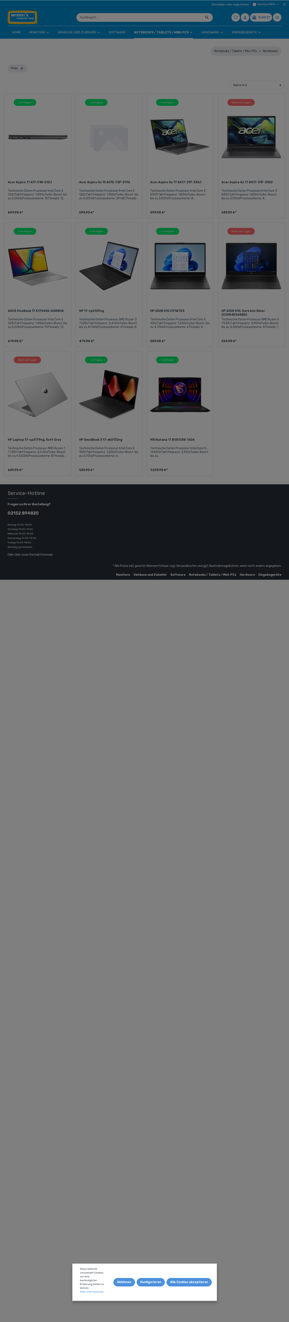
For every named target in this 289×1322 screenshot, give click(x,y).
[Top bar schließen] (284, 4)
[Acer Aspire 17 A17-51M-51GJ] (38, 137)
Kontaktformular (41, 554)
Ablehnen (124, 1282)
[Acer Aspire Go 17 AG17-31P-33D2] (251, 137)
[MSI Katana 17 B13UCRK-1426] (180, 395)
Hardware (247, 575)
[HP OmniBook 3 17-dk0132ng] (109, 395)
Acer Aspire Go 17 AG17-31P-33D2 (247, 182)
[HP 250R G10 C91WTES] (180, 266)
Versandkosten (186, 566)
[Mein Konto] (245, 17)
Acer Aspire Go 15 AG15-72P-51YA (104, 182)
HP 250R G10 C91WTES (167, 311)
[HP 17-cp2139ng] (109, 266)
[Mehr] (277, 17)
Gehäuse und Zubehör (150, 575)
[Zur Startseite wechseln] (22, 17)
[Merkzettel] (235, 17)
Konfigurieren (150, 1282)
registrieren (241, 4)
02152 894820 (23, 513)
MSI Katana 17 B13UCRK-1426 (172, 440)
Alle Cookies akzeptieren (189, 1282)
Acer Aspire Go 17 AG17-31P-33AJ (175, 182)
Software (178, 575)
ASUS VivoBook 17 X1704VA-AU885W (36, 311)
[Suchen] (207, 17)
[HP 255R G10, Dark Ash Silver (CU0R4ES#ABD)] (251, 266)
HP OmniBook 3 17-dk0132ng (100, 440)
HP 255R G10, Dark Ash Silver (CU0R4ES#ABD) (243, 313)
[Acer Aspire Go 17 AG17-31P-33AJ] (180, 137)
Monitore (123, 575)
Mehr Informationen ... (92, 1293)
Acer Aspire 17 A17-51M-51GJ (30, 182)
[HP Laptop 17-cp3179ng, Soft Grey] (38, 395)
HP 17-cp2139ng (91, 311)
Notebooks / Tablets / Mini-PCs (212, 575)
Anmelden (218, 4)
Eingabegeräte (269, 575)
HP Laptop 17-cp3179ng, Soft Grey (34, 440)
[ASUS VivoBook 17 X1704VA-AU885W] (38, 266)
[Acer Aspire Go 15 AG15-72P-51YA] (109, 137)
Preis (14, 68)
